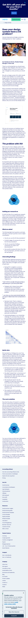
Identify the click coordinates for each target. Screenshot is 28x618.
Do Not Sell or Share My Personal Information (14, 607)
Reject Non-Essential (14, 612)
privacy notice (12, 604)
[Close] (23, 593)
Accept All (14, 615)
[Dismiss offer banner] (24, 2)
